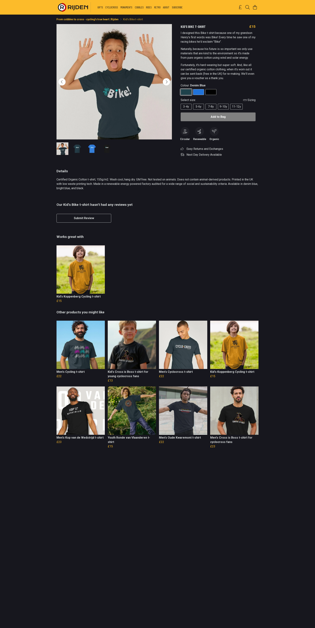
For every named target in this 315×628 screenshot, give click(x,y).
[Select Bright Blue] (198, 92)
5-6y (198, 106)
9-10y (223, 106)
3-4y (186, 106)
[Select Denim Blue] (186, 92)
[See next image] (166, 81)
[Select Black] (210, 92)
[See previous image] (62, 81)
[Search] (247, 7)
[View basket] (254, 7)
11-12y (236, 106)
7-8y (211, 106)
